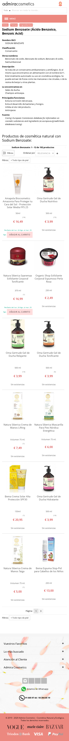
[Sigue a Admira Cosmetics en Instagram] (25, 680)
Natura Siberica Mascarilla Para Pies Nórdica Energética (48, 427)
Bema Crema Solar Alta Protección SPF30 (17, 498)
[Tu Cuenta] (60, 3)
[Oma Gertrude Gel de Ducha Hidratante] (49, 478)
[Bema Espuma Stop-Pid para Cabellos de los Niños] (49, 549)
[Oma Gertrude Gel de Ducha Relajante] (18, 334)
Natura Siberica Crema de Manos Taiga (18, 570)
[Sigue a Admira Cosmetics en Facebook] (32, 680)
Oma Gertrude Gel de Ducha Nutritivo (49, 200)
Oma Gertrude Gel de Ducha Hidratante (49, 498)
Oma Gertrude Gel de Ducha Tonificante (49, 354)
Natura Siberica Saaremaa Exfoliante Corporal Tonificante (17, 278)
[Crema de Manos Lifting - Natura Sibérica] (18, 406)
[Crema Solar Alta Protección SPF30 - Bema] (18, 478)
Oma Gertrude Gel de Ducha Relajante (18, 354)
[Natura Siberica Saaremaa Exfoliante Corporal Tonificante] (18, 257)
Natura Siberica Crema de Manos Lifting (18, 426)
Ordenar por (29, 152)
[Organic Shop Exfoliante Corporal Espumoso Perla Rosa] (49, 257)
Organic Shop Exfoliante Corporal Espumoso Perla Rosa (49, 278)
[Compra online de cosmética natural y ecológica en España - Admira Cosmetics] (18, 4)
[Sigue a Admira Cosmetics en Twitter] (38, 680)
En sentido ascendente (57, 153)
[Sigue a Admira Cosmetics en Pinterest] (44, 680)
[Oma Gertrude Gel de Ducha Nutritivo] (49, 179)
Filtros (10, 153)
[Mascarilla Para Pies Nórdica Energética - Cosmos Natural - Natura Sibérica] (49, 406)
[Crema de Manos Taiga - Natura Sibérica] (18, 549)
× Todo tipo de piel (19, 160)
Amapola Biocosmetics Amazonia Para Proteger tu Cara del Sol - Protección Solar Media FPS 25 (17, 203)
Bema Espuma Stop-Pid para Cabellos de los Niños (48, 570)
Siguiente (41, 611)
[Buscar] (64, 10)
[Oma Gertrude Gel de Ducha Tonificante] (49, 334)
